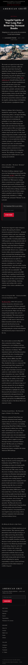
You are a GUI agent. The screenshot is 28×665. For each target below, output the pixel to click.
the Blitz (11, 175)
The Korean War (6, 302)
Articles (4, 637)
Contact (4, 630)
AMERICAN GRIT (14, 8)
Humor (4, 616)
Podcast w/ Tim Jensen (7, 620)
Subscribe (8, 215)
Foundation (5, 611)
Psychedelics (5, 618)
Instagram (4, 645)
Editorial (4, 613)
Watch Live (5, 633)
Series (3, 635)
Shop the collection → (14, 4)
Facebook (4, 650)
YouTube (4, 647)
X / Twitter (4, 652)
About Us (4, 628)
